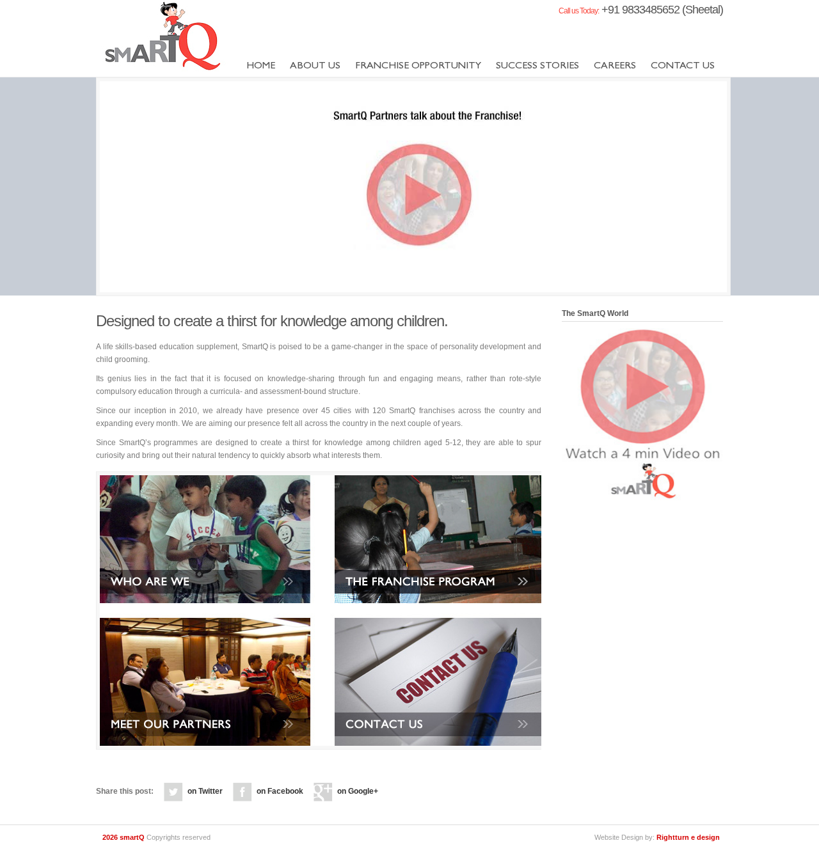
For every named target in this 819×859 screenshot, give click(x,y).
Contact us (683, 66)
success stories (537, 66)
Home (260, 66)
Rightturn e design (688, 837)
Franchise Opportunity (418, 66)
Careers (615, 66)
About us (315, 66)
